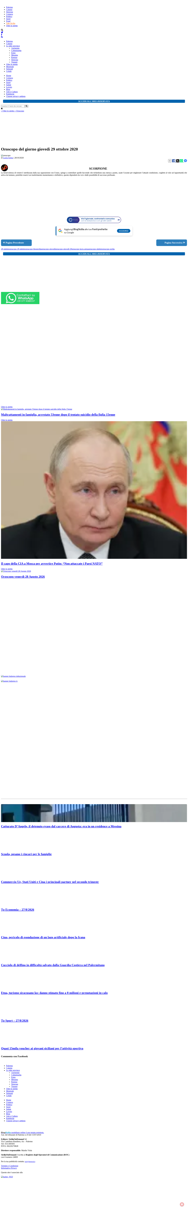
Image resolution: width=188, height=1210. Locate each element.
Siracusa (9, 12)
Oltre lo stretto (12, 26)
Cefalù (9, 71)
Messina (14, 55)
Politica (9, 16)
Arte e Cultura (12, 92)
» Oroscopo (19, 111)
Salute (8, 85)
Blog (8, 89)
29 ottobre (5, 249)
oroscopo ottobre (95, 249)
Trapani (14, 62)
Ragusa (14, 57)
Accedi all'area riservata (94, 101)
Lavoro (9, 87)
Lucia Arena (8, 158)
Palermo (9, 7)
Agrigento (15, 48)
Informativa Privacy (9, 1168)
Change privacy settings (15, 96)
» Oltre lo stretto (8, 111)
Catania (9, 9)
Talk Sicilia (10, 23)
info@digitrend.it (30, 1162)
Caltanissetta (16, 50)
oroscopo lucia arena (80, 249)
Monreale (10, 67)
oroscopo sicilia (108, 249)
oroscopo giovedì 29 (63, 249)
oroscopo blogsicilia (33, 249)
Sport (8, 19)
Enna (13, 53)
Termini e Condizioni (9, 1166)
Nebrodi (9, 69)
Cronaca (9, 14)
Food (8, 21)
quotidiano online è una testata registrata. (22, 1132)
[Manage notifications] (182, 1204)
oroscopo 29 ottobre (17, 249)
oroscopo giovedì (48, 249)
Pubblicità (10, 94)
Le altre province (13, 46)
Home (8, 75)
